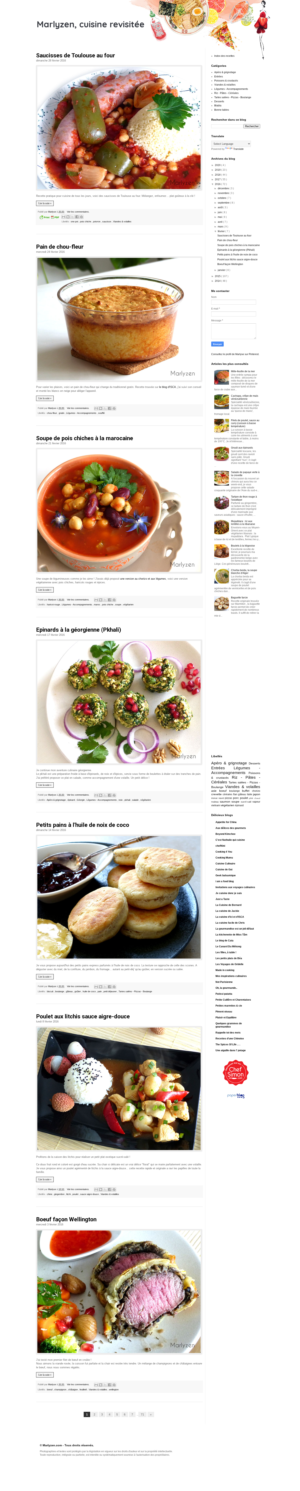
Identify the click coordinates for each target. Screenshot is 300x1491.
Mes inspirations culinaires (231, 976)
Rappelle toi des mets (228, 1032)
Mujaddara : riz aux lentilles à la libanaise (243, 523)
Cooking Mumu (224, 857)
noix (121, 800)
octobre (222, 198)
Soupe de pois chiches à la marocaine (84, 438)
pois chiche (86, 221)
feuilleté (84, 1389)
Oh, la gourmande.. (226, 988)
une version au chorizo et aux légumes (143, 578)
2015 (218, 276)
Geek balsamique (226, 875)
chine (50, 1194)
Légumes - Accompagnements (81, 413)
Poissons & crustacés (226, 80)
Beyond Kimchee (226, 834)
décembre (224, 188)
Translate (238, 149)
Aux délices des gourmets (231, 828)
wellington (114, 1389)
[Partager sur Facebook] (77, 217)
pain (100, 991)
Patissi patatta (224, 993)
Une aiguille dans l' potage (231, 1050)
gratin (62, 413)
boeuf (50, 1389)
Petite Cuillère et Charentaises (233, 999)
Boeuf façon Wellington (66, 1219)
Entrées (218, 76)
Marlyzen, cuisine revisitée (90, 24)
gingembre (59, 1194)
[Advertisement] (227, 686)
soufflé (101, 413)
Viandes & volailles (122, 221)
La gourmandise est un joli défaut (235, 928)
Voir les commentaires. (78, 211)
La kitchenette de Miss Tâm (231, 934)
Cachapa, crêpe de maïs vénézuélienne (244, 397)
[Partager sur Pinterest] (81, 217)
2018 (218, 174)
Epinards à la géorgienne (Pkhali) (78, 629)
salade (135, 800)
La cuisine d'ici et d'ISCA (230, 916)
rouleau (215, 802)
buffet (247, 790)
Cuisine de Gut (224, 869)
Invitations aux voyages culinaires (235, 887)
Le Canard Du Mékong (228, 946)
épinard (72, 800)
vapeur (256, 801)
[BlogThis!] (68, 217)
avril (220, 221)
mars (221, 226)
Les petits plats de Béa (229, 958)
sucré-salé (247, 802)
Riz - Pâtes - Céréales (226, 93)
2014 (218, 280)
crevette (217, 794)
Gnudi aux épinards (242, 447)
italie (250, 794)
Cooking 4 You (224, 851)
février (221, 231)
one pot (75, 221)
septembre (224, 202)
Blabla (217, 105)
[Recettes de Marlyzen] (236, 1084)
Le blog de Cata (224, 940)
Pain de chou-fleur (59, 246)
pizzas (229, 798)
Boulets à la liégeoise (243, 545)
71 (142, 1414)
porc (236, 798)
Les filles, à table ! (226, 952)
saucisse (107, 221)
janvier (222, 270)
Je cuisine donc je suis (229, 893)
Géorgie (81, 800)
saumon (226, 801)
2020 (218, 165)
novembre (224, 193)
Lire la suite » (44, 203)
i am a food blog (225, 881)
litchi (68, 1194)
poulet (75, 1194)
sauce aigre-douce (89, 1194)
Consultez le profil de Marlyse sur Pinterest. (235, 354)
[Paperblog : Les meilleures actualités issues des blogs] (236, 1098)
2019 (218, 169)
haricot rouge (54, 604)
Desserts (219, 101)
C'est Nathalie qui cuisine (230, 839)
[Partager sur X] (72, 217)
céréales (228, 794)
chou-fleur (52, 413)
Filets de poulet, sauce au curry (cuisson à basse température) (245, 423)
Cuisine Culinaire (225, 863)
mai (220, 217)
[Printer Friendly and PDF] (49, 218)
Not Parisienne (224, 982)
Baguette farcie (239, 597)
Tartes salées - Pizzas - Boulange (135, 991)
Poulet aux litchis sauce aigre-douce (83, 1016)
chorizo (256, 790)
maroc (97, 604)
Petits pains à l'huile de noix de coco (82, 825)
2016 (218, 184)
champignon (60, 1389)
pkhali (127, 800)
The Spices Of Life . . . (228, 1044)
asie (215, 790)
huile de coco (89, 991)
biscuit (50, 991)
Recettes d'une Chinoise (230, 1038)
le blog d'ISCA (167, 387)
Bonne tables (221, 109)
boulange (60, 991)
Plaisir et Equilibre (226, 1017)
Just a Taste (223, 899)
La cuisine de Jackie (227, 911)
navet (222, 798)
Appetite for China (226, 822)
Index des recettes (224, 56)
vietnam (216, 805)
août (220, 207)
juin (220, 212)
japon (256, 794)
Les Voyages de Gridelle (229, 964)
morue (215, 798)
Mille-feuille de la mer (243, 371)
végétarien (128, 604)
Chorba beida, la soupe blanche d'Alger (244, 572)
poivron (97, 221)
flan (235, 794)
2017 (218, 179)
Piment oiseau (224, 1011)
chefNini (220, 845)
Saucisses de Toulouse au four (75, 55)
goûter (77, 991)
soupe (118, 604)
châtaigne (73, 1389)
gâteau (69, 991)
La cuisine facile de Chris (230, 922)
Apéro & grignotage (56, 800)
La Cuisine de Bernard (228, 905)
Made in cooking (225, 970)
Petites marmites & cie (229, 1005)
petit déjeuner (110, 991)
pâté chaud (254, 798)
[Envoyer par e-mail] (63, 217)
